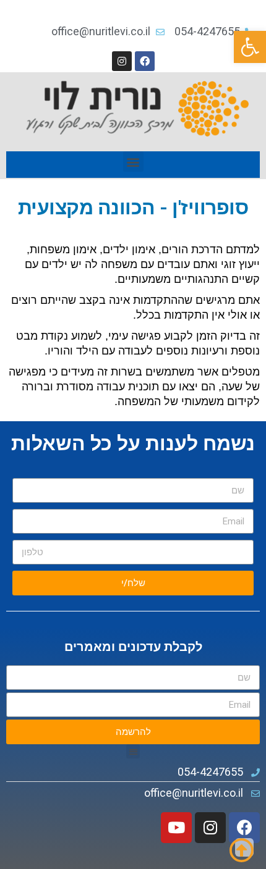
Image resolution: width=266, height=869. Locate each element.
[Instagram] (122, 61)
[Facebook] (145, 61)
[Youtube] (176, 827)
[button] (250, 47)
